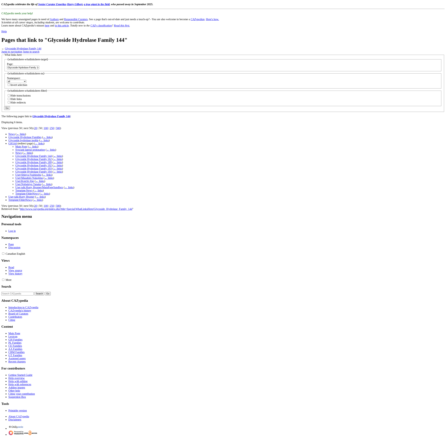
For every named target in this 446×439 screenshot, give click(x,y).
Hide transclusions (20, 95)
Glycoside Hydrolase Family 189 (33, 162)
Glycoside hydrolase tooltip (23, 140)
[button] (3, 253)
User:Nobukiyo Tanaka (28, 184)
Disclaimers (14, 419)
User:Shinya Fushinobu (28, 174)
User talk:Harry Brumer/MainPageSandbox (39, 187)
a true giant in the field (97, 4)
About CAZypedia (18, 416)
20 (35, 128)
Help (4, 31)
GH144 (12, 143)
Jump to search (31, 51)
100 (46, 128)
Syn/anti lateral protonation (30, 149)
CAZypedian (198, 19)
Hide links (16, 99)
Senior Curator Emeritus (52, 4)
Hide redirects (18, 102)
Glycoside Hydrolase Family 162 (33, 159)
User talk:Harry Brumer (21, 196)
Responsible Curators (76, 19)
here (47, 25)
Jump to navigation (11, 51)
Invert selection (18, 84)
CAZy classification (101, 25)
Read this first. (122, 25)
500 (58, 128)
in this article (62, 25)
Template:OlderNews (27, 193)
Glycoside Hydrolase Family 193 (33, 168)
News (11, 134)
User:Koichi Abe (24, 181)
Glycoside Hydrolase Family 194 (33, 171)
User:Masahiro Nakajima (29, 177)
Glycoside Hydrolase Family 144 (23, 48)
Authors (54, 19)
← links (20, 134)
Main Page (21, 146)
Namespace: (13, 78)
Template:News (24, 190)
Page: (10, 64)
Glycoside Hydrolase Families (24, 137)
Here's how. (212, 19)
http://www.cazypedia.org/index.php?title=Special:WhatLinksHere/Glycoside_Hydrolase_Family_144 (76, 208)
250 (52, 128)
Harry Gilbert (74, 4)
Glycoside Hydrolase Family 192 (33, 165)
